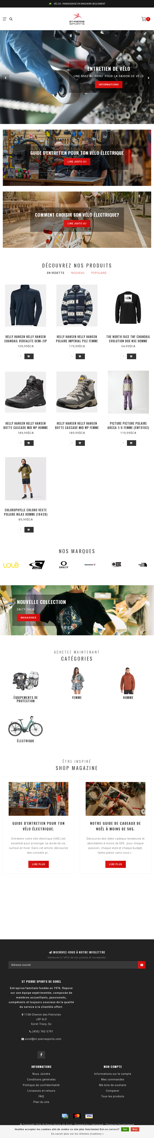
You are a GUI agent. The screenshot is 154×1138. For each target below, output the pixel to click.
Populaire (99, 272)
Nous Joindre (41, 1073)
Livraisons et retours (41, 1090)
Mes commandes (112, 1079)
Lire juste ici (77, 161)
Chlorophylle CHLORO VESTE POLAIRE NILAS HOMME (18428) (26, 512)
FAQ (41, 1096)
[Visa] (89, 1116)
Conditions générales (41, 1079)
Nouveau (78, 272)
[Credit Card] (65, 1116)
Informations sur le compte (112, 1073)
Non (135, 1129)
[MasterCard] (77, 1116)
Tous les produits (112, 1096)
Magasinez (28, 617)
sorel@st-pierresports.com (43, 1038)
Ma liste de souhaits (112, 1085)
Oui (125, 1129)
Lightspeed (96, 1124)
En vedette (55, 272)
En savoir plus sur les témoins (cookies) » (77, 1134)
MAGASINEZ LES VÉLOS (98, 84)
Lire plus (38, 864)
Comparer (112, 1090)
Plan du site (41, 1101)
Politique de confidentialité (41, 1085)
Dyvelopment (126, 1124)
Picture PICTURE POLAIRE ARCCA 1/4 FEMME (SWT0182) (128, 425)
